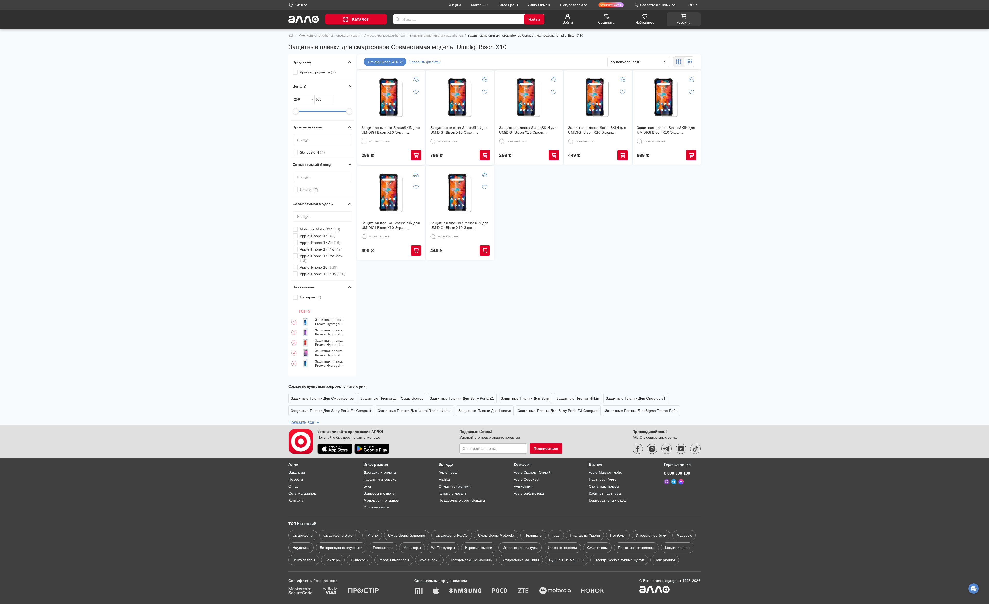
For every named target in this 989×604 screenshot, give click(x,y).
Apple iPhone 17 (317, 236)
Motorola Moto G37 (320, 229)
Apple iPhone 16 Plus (322, 274)
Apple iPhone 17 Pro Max (321, 258)
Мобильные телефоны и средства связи (329, 35)
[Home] (291, 35)
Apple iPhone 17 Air (320, 242)
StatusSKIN (312, 152)
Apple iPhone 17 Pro (321, 249)
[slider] (296, 111)
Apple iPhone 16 (318, 267)
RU (691, 5)
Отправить (397, 19)
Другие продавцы (318, 72)
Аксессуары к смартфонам (384, 35)
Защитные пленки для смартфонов (436, 35)
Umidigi (309, 190)
